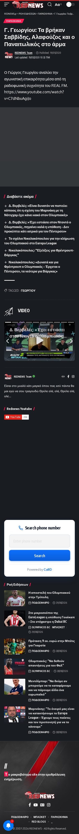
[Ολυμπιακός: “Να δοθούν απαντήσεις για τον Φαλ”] (14, 667)
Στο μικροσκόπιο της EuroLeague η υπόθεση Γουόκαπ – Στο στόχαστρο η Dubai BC (51, 617)
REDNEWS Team (23, 52)
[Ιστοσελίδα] (63, 376)
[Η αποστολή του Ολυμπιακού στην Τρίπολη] (14, 598)
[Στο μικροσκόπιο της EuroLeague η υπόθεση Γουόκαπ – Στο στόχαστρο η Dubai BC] (14, 618)
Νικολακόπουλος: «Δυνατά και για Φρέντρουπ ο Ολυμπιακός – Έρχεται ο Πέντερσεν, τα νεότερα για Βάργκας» (32, 266)
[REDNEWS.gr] (27, 4)
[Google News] (42, 805)
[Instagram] (73, 376)
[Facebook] (68, 376)
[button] (7, 4)
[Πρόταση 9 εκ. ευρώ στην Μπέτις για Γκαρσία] (14, 646)
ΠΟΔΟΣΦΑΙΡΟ (40, 602)
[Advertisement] (39, 147)
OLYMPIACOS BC (41, 627)
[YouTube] (35, 805)
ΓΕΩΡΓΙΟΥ (28, 290)
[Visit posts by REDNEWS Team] (8, 55)
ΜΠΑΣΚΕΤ (58, 627)
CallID (48, 569)
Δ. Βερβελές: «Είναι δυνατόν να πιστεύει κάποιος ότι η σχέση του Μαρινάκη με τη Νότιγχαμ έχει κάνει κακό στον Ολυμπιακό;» (36, 210)
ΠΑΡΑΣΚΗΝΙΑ (13, 21)
